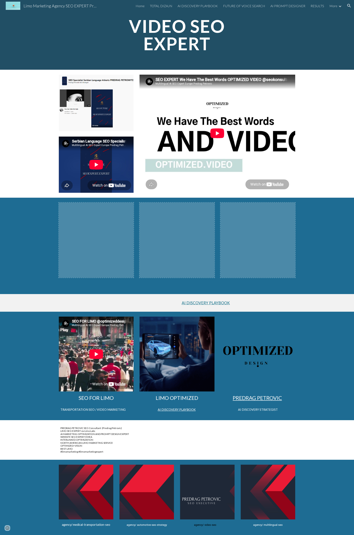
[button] (349, 6)
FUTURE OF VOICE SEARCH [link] (244, 6)
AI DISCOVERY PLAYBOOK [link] (198, 6)
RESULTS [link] (317, 6)
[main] (177, 35)
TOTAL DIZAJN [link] (161, 6)
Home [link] (140, 6)
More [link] (333, 6)
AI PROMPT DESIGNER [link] (287, 6)
